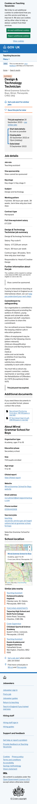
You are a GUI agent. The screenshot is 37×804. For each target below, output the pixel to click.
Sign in (5, 51)
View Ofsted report (13, 477)
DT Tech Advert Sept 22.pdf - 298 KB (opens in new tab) (19, 419)
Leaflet (8, 582)
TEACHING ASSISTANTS (17, 608)
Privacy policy (17, 756)
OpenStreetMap (22, 582)
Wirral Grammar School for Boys (19, 554)
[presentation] (18, 564)
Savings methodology (12, 766)
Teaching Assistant (14, 593)
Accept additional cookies (18, 30)
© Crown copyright (18, 798)
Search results (15, 70)
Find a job (7, 694)
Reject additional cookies (18, 36)
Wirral (10, 667)
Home (5, 70)
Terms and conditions (12, 760)
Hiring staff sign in (10, 722)
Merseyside (22, 667)
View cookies (18, 41)
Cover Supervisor (14, 623)
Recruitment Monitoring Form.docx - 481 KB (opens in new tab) (19, 413)
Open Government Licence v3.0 (16, 779)
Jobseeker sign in (10, 690)
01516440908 (11, 509)
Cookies (6, 756)
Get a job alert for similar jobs (18, 103)
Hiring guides (8, 726)
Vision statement (10, 769)
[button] (23, 564)
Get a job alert (14, 658)
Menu (5, 59)
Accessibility (8, 763)
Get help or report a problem (15, 740)
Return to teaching (11, 702)
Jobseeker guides (10, 698)
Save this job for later (17, 110)
